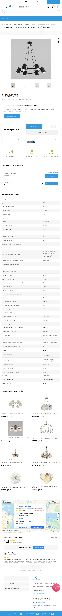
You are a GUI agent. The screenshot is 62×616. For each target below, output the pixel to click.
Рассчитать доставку (24, 140)
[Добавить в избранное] (58, 38)
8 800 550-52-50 (24, 7)
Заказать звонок (53, 2)
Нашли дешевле (9, 140)
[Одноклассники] (30, 142)
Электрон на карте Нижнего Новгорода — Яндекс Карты (31, 570)
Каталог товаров (11, 19)
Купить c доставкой (51, 176)
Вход (34, 2)
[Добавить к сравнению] (58, 41)
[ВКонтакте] (28, 142)
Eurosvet (45, 225)
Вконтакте (40, 608)
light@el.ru (42, 602)
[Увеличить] (31, 59)
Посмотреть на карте (39, 593)
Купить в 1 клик (42, 132)
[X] (34, 142)
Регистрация (41, 2)
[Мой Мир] (32, 142)
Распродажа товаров (56, 587)
